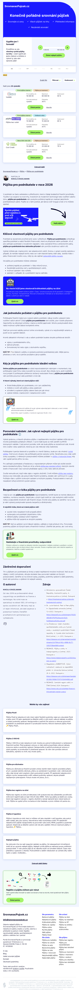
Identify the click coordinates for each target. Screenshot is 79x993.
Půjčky (22, 171)
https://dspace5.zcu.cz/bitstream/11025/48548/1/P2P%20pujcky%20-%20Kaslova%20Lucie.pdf (61, 618)
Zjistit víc (14, 301)
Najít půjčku (58, 223)
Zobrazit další (39, 167)
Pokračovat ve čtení (39, 720)
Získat (35, 107)
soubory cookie (18, 969)
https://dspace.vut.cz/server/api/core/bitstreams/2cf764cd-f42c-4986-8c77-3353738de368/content (61, 642)
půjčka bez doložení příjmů (50, 466)
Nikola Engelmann (20, 179)
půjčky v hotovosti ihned (62, 456)
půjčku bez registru (65, 473)
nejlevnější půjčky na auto (53, 256)
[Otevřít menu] (72, 6)
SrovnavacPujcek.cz (17, 6)
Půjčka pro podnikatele (35, 171)
